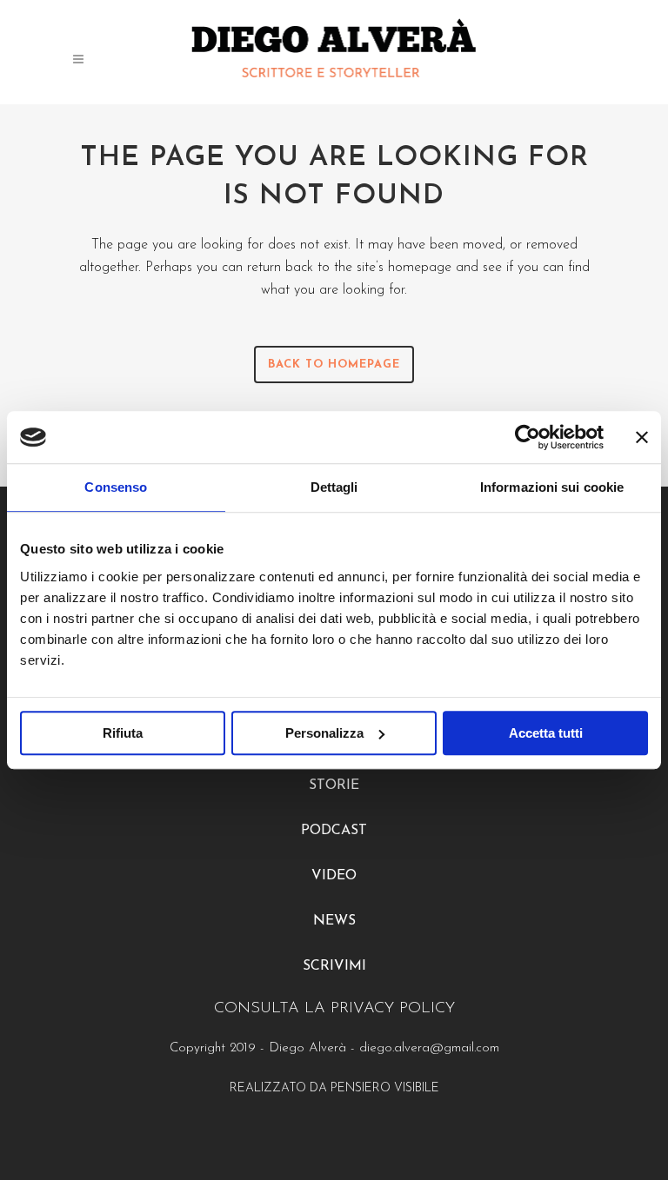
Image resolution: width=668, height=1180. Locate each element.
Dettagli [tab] (334, 487)
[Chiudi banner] (642, 437)
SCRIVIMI (334, 966)
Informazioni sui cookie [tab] (552, 487)
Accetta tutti (546, 733)
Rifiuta (123, 733)
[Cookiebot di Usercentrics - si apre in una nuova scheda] (527, 437)
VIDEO (334, 876)
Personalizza (324, 733)
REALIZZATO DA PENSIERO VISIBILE (334, 1088)
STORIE (334, 785)
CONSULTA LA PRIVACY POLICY (334, 1009)
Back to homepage (334, 364)
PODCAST (334, 831)
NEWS (334, 921)
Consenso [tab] (115, 487)
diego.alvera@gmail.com (429, 1048)
